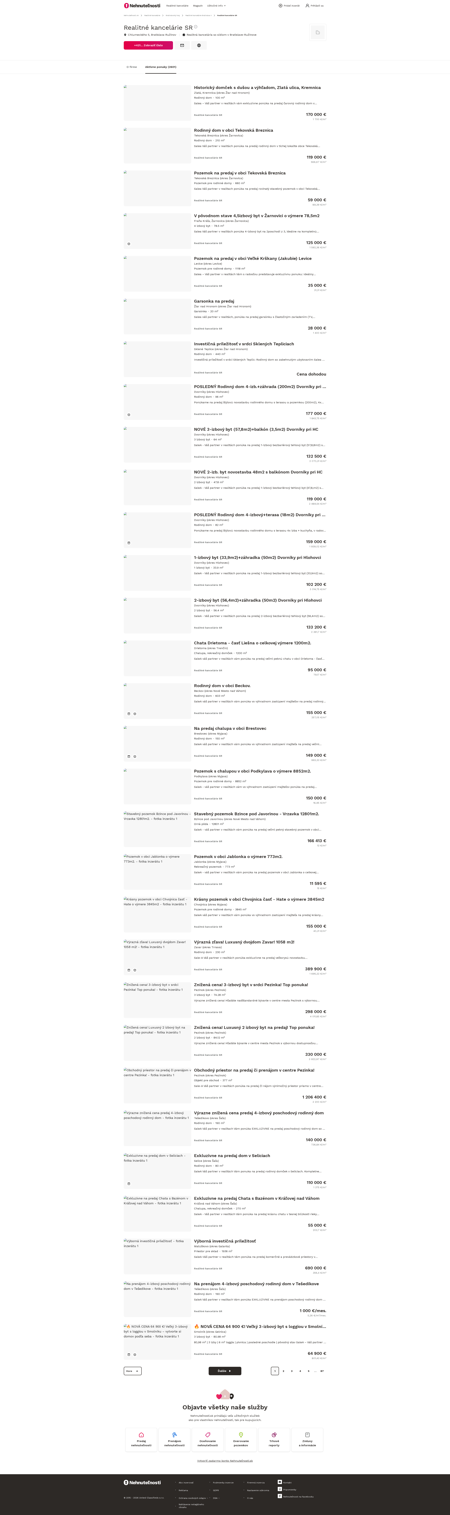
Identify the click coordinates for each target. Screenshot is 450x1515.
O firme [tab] (132, 67)
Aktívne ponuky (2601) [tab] (160, 67)
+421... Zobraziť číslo (148, 45)
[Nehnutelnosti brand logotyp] (142, 5)
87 (322, 1371)
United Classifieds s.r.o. (151, 1498)
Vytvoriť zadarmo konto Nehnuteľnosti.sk (225, 1460)
